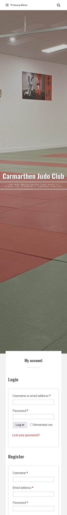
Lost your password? (26, 435)
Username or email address (33, 396)
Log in (20, 425)
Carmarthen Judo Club (33, 176)
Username (26, 473)
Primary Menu (18, 5)
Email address (29, 487)
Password (26, 411)
